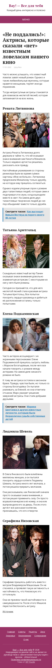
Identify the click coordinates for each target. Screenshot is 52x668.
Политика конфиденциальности (26, 659)
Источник (8, 611)
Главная (11, 631)
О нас (26, 639)
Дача (42, 631)
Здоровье (10, 635)
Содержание (40, 635)
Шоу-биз (17, 67)
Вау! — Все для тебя (26, 5)
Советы (21, 631)
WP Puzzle (30, 662)
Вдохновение (24, 635)
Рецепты (33, 631)
